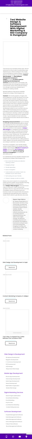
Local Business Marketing (12, 405)
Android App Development (13, 379)
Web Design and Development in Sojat (15, 262)
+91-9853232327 (16, 3)
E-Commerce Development (13, 362)
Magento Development (12, 359)
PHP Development (10, 364)
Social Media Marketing (12, 398)
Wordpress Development (12, 357)
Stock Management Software (14, 426)
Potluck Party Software (12, 424)
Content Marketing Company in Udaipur (16, 296)
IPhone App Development (13, 376)
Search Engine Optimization (13, 395)
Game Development (11, 383)
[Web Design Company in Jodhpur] (16, 10)
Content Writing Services (12, 407)
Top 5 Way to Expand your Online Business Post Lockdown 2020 (13, 337)
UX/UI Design (9, 366)
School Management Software (14, 421)
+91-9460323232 (16, 1)
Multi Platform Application (12, 385)
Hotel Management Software (13, 417)
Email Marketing (10, 400)
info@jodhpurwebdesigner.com (17, 5)
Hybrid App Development (12, 381)
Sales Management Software (13, 419)
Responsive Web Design (12, 369)
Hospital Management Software (14, 415)
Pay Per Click (9, 402)
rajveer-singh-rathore (19, 199)
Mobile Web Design (11, 388)
